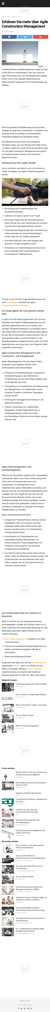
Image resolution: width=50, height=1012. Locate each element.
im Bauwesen (12, 302)
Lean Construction (34, 669)
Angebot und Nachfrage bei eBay (28, 793)
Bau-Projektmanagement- (15, 639)
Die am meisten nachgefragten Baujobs (31, 694)
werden (16, 666)
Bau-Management (39, 662)
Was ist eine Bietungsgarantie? (27, 726)
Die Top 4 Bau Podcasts (25, 715)
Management (16, 17)
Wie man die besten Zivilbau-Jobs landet (31, 705)
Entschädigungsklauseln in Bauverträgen (31, 684)
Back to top (25, 1001)
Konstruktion (6, 17)
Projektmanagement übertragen (15, 305)
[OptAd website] (39, 205)
